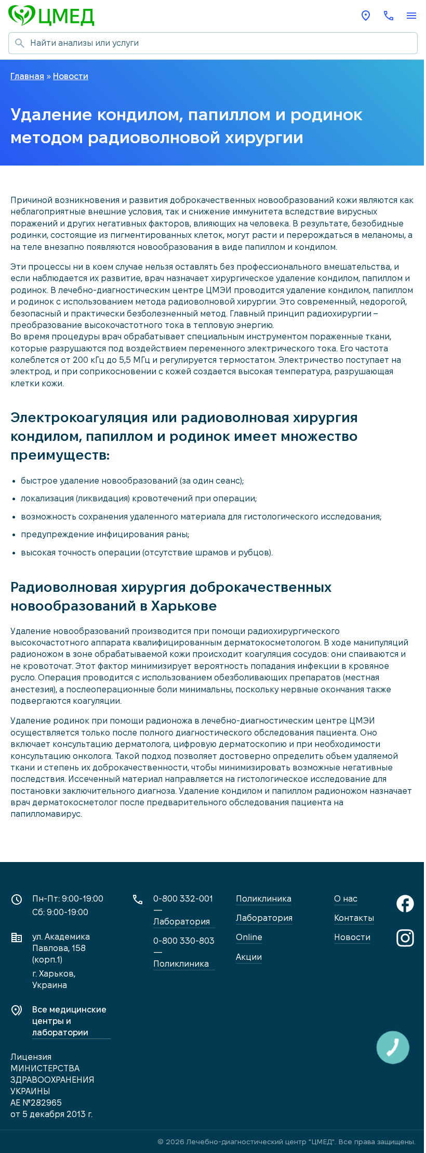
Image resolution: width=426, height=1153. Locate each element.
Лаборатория (264, 918)
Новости (352, 937)
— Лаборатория (183, 910)
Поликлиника (263, 898)
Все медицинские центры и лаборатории (69, 1021)
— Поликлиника (184, 952)
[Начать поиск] (19, 43)
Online (249, 937)
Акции (249, 957)
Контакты (354, 918)
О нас (345, 898)
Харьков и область (366, 15)
